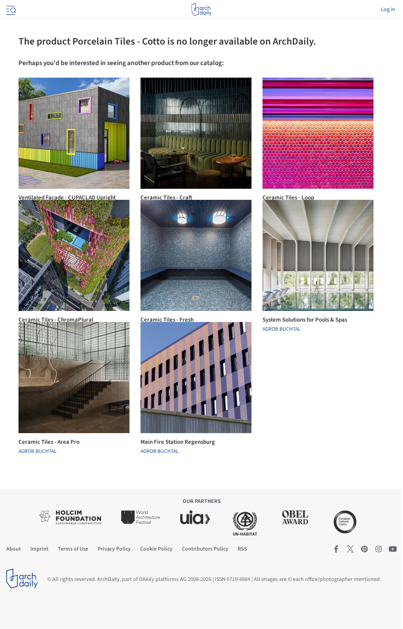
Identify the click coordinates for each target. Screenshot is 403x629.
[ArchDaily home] (201, 9)
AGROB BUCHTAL (282, 329)
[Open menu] (10, 9)
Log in (388, 9)
